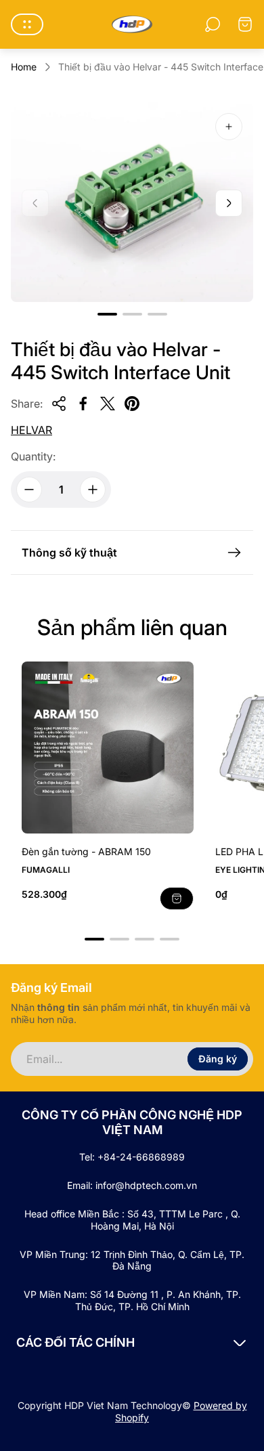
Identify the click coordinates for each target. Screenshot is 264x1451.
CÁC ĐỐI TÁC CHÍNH (75, 1342)
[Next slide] (228, 203)
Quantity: (33, 456)
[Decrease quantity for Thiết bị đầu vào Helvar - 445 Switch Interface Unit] (29, 489)
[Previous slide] (35, 203)
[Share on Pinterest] (132, 403)
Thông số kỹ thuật (69, 552)
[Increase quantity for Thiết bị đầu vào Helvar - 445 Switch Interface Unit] (93, 489)
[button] (107, 314)
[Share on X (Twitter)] (108, 403)
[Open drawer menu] (27, 24)
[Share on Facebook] (83, 403)
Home (24, 66)
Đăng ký (217, 1058)
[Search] (212, 24)
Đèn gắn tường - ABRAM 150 (86, 851)
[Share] (59, 403)
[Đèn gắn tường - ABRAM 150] (108, 747)
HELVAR (31, 430)
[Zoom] (228, 126)
